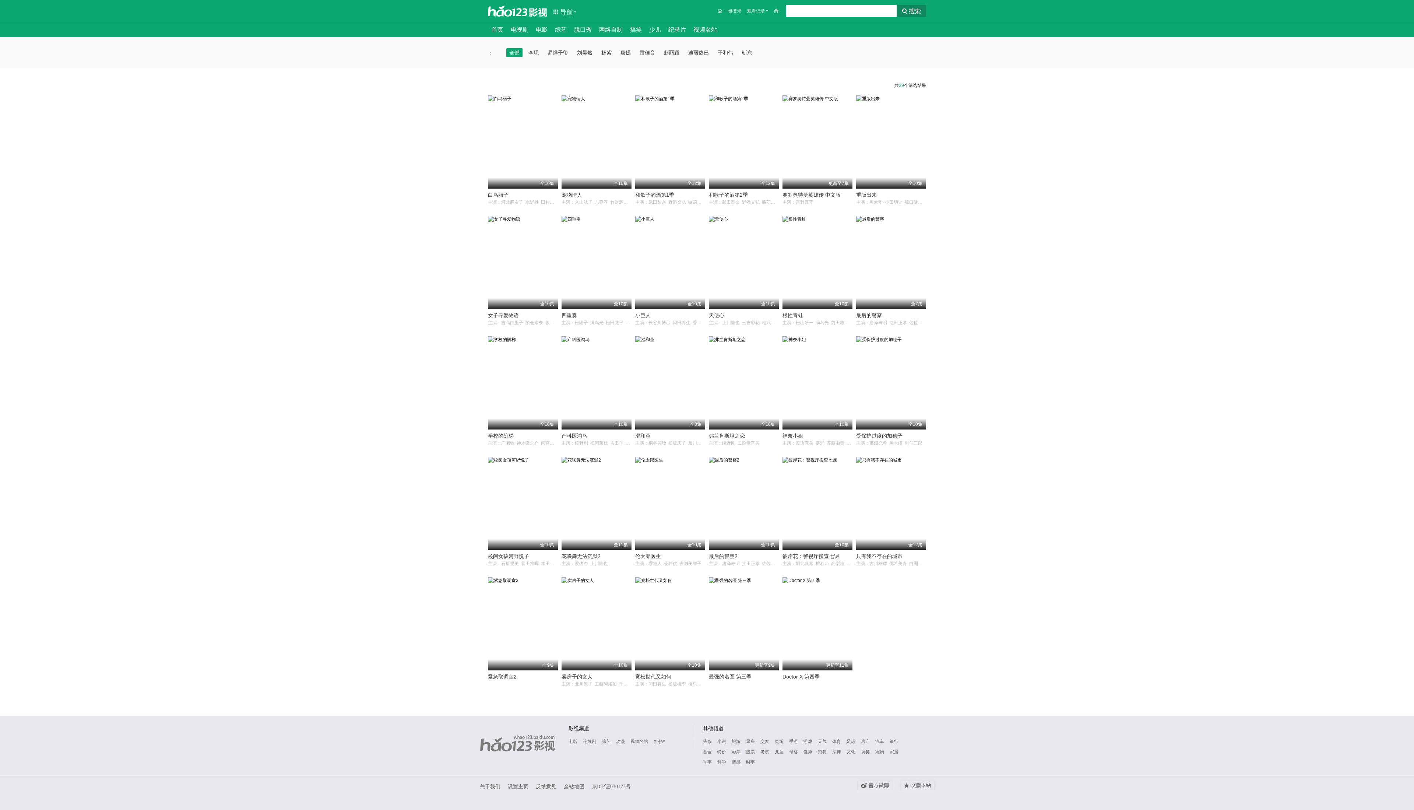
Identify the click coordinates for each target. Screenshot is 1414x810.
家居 (894, 751)
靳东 (747, 53)
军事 (707, 762)
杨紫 (606, 53)
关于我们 (490, 786)
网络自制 (611, 30)
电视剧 (519, 30)
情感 (736, 762)
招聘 (822, 751)
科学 (721, 762)
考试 (764, 751)
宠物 (879, 751)
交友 (764, 741)
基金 (707, 751)
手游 (793, 741)
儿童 (779, 751)
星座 (750, 741)
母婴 (793, 751)
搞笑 (636, 30)
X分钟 (659, 741)
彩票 (736, 751)
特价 (721, 751)
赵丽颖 (671, 53)
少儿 (655, 30)
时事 (750, 762)
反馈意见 (546, 786)
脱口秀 (583, 30)
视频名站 (705, 30)
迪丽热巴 (698, 53)
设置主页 (518, 786)
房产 (865, 741)
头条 (707, 741)
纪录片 (677, 30)
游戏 (807, 741)
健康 (807, 751)
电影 (542, 30)
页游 (779, 741)
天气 (822, 741)
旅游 (736, 741)
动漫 (620, 741)
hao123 (508, 11)
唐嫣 (625, 53)
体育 (836, 741)
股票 (750, 751)
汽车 (879, 741)
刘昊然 (584, 53)
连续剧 (589, 741)
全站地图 (574, 786)
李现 (533, 53)
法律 (836, 751)
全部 (514, 53)
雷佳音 (647, 53)
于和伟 (725, 53)
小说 (721, 741)
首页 (497, 30)
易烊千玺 (558, 53)
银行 (894, 741)
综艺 (561, 30)
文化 (851, 751)
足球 (851, 741)
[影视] (538, 12)
